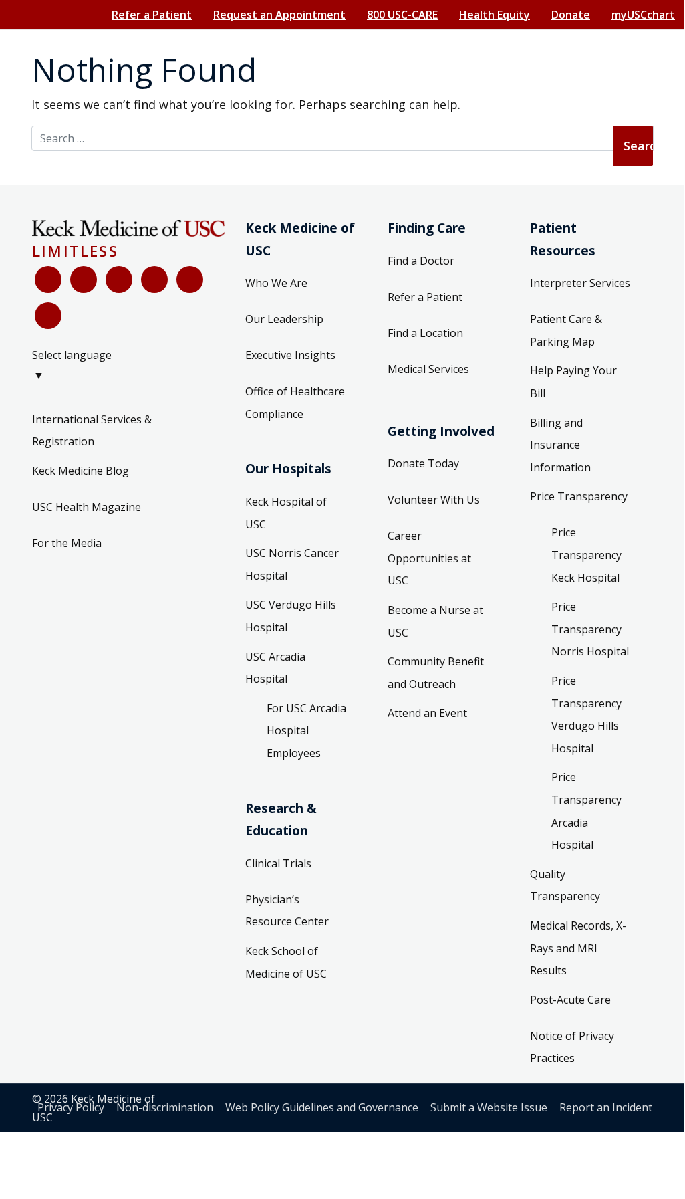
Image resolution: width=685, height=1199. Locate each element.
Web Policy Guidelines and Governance (321, 1107)
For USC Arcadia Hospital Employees (306, 730)
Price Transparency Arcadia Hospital (586, 811)
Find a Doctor (421, 260)
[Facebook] (48, 279)
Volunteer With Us (434, 499)
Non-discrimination (164, 1107)
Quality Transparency (565, 885)
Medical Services (428, 369)
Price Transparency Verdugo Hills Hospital (586, 714)
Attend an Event (427, 712)
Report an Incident (605, 1107)
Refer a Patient (152, 14)
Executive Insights (290, 355)
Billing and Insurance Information (560, 445)
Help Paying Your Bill (573, 382)
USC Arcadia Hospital (275, 668)
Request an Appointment (279, 14)
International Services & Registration (92, 430)
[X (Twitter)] (83, 279)
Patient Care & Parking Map (566, 330)
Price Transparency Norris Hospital (590, 629)
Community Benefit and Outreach (436, 672)
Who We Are (276, 283)
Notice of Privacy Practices (572, 1047)
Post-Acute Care (570, 999)
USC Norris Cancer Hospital (292, 564)
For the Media (67, 543)
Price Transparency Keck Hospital (586, 554)
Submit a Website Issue (488, 1107)
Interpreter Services (580, 283)
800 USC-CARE (402, 14)
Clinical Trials (278, 863)
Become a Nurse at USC (435, 621)
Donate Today (423, 463)
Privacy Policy (70, 1107)
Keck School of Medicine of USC (286, 962)
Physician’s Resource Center (287, 911)
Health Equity (494, 14)
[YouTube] (119, 279)
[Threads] (48, 316)
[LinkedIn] (154, 279)
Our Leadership (284, 319)
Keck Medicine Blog (80, 470)
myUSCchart (643, 14)
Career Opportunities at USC (429, 558)
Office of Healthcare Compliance (295, 402)
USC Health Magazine (86, 507)
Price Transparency (579, 496)
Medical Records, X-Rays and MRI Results (578, 948)
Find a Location (425, 333)
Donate (570, 14)
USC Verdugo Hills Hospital (290, 616)
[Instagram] (190, 279)
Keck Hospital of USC (286, 513)
